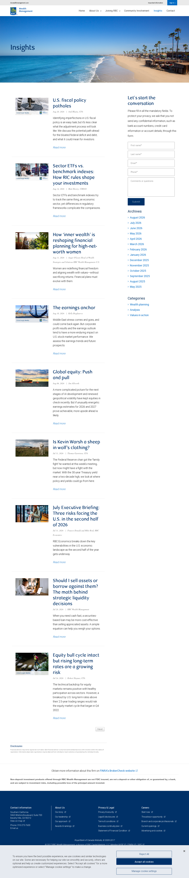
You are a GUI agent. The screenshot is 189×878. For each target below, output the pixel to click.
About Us (94, 10)
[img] (94, 49)
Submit (136, 202)
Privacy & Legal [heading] (106, 807)
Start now (145, 812)
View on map (16, 821)
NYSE (120, 844)
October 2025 (138, 270)
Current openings (149, 826)
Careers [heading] (145, 807)
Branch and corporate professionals (157, 821)
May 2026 (135, 233)
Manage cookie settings (144, 871)
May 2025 (135, 286)
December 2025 (139, 260)
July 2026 (135, 223)
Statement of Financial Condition (113, 830)
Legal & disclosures (106, 816)
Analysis (135, 310)
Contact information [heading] (20, 807)
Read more (59, 147)
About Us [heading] (60, 807)
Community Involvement (136, 10)
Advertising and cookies (152, 830)
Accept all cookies (144, 861)
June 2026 (136, 228)
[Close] (184, 851)
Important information (155, 3)
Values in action (139, 315)
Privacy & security (106, 812)
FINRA (130, 844)
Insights (158, 10)
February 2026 (138, 249)
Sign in (172, 3)
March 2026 (137, 244)
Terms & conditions (107, 821)
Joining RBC (111, 10)
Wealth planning (139, 304)
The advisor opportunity (152, 816)
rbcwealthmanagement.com (19, 3)
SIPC (139, 844)
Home (82, 10)
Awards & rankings (63, 826)
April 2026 (136, 239)
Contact (171, 10)
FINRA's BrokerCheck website (117, 770)
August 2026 (137, 217)
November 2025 (139, 265)
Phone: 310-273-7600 (20, 825)
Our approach (61, 821)
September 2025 (140, 276)
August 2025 (137, 281)
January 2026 (138, 254)
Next (100, 729)
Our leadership (61, 816)
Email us (14, 828)
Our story (59, 812)
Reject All (144, 854)
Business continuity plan (109, 826)
